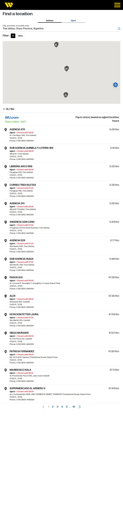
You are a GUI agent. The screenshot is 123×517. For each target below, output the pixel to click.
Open (20, 36)
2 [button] (53, 406)
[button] (78, 407)
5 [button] (67, 406)
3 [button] (57, 406)
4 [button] (62, 406)
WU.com (12, 117)
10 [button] (73, 406)
